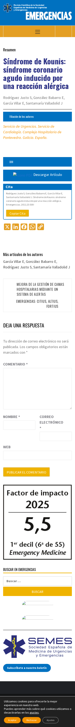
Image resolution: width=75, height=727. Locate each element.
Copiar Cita (17, 213)
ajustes (34, 712)
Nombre (11, 416)
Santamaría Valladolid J (51, 267)
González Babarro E (41, 261)
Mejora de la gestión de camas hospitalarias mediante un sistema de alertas (40, 289)
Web (7, 447)
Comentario (15, 364)
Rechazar (31, 720)
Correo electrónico (50, 422)
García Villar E (13, 261)
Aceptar (12, 720)
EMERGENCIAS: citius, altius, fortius (37, 304)
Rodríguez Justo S (17, 267)
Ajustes (50, 720)
